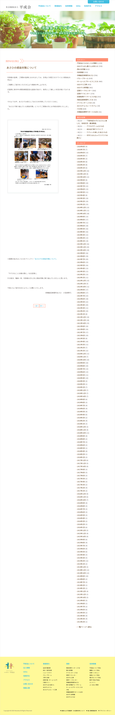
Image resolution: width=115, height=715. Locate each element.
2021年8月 (81, 329)
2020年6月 (81, 372)
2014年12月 (81, 567)
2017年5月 (81, 478)
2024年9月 (81, 216)
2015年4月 (81, 555)
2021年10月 (81, 323)
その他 (79, 109)
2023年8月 (81, 256)
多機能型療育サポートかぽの (87, 112)
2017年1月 (81, 491)
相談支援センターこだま (73, 668)
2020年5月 (81, 375)
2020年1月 (81, 387)
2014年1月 (81, 588)
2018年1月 (81, 457)
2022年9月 (81, 289)
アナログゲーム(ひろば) (95, 126)
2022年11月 (81, 283)
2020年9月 (81, 363)
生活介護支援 (46, 668)
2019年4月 (81, 414)
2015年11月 (81, 533)
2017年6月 (81, 475)
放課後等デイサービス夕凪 (87, 96)
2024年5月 (81, 229)
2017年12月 (81, 460)
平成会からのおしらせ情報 (87, 63)
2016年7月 (81, 509)
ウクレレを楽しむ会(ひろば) (97, 132)
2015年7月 (81, 545)
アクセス (98, 6)
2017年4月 (81, 481)
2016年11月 (81, 497)
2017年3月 (81, 484)
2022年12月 (81, 280)
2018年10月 (81, 433)
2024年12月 (81, 207)
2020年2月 (81, 384)
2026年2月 (81, 165)
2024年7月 (81, 222)
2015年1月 (81, 564)
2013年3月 (81, 619)
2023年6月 (81, 262)
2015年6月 (81, 548)
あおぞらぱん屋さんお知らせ (87, 66)
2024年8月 (81, 219)
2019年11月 (81, 393)
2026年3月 (81, 161)
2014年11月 (81, 570)
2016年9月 (81, 503)
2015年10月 (81, 536)
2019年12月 (81, 390)
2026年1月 (81, 168)
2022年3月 (81, 308)
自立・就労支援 (47, 670)
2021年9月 (81, 326)
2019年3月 (81, 417)
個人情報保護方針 (92, 711)
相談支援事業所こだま (85, 99)
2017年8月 (81, 472)
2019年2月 (81, 420)
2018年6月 (81, 445)
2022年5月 (81, 302)
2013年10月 (81, 597)
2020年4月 (81, 378)
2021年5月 (81, 338)
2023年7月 (81, 259)
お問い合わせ (98, 1)
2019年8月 (81, 402)
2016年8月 (81, 506)
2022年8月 (81, 293)
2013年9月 (81, 600)
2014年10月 (81, 573)
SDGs (78, 6)
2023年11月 (81, 247)
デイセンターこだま (84, 103)
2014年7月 (81, 582)
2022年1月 (81, 314)
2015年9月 (81, 539)
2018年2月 (81, 454)
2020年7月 (81, 369)
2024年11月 (81, 210)
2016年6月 (81, 512)
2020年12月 (81, 353)
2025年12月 (81, 171)
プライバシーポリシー (105, 711)
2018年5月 (81, 448)
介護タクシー (46, 682)
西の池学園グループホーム (73, 685)
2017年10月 (81, 466)
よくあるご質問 (94, 685)
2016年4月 (81, 518)
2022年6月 (81, 299)
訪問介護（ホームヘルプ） (50, 680)
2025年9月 (81, 180)
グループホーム (82, 78)
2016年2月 (81, 524)
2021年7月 (81, 332)
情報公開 (26, 688)
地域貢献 (80, 72)
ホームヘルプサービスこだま (87, 81)
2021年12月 (81, 317)
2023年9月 (81, 253)
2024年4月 (81, 232)
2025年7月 (81, 186)
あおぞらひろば (70, 697)
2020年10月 (81, 360)
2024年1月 (81, 241)
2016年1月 (81, 527)
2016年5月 (81, 515)
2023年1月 (81, 277)
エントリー (93, 682)
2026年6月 (81, 152)
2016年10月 (81, 500)
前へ (37, 306)
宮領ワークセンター (84, 90)
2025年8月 (81, 183)
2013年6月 (81, 609)
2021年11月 (81, 320)
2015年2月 (81, 561)
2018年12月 (81, 427)
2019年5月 (81, 411)
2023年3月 (81, 271)
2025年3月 (81, 198)
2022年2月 (81, 311)
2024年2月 (81, 238)
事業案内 (58, 6)
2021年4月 (81, 341)
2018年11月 (81, 430)
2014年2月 (81, 585)
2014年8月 (81, 579)
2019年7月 (81, 405)
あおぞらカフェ (47, 687)
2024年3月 (81, 235)
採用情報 (68, 6)
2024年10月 (81, 213)
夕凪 (67, 690)
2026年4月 (81, 158)
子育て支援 (46, 677)
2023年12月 (81, 244)
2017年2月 (81, 487)
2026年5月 (81, 155)
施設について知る (95, 675)
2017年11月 (81, 463)
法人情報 (26, 668)
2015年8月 (81, 542)
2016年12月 (81, 494)
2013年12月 (81, 591)
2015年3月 (81, 558)
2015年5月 (81, 551)
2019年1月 (81, 424)
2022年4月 (81, 305)
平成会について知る (95, 668)
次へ (41, 306)
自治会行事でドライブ (95, 129)
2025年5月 (81, 192)
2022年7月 (81, 296)
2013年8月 (81, 603)
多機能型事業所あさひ (85, 75)
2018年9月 (81, 436)
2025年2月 (81, 201)
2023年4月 (81, 268)
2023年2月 (81, 274)
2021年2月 (81, 347)
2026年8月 (81, 146)
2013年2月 (81, 622)
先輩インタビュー (95, 673)
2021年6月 (81, 335)
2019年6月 (81, 408)
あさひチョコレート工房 (50, 690)
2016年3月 (81, 521)
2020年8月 (81, 366)
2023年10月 (81, 250)
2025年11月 (81, 174)
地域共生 (87, 6)
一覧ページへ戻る (84, 627)
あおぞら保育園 (82, 87)
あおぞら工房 (82, 84)
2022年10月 (81, 286)
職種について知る (95, 670)
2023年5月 (81, 265)
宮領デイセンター (83, 93)
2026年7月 (81, 149)
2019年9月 (81, 399)
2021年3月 (81, 344)
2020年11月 (81, 356)
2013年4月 (81, 615)
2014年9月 (81, 576)
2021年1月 (81, 350)
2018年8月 (81, 439)
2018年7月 (81, 442)
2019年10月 (81, 396)
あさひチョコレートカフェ (87, 106)
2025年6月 (81, 189)
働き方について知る (95, 677)
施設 (67, 663)
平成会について (44, 6)
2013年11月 (81, 594)
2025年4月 (81, 195)
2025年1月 (81, 204)
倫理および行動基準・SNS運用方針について (73, 711)
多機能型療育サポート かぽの (74, 692)
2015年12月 (81, 530)
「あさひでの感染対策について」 (45, 259)
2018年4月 (81, 451)
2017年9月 (81, 469)
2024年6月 (81, 225)
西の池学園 (81, 69)
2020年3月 (81, 381)
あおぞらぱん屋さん (48, 685)
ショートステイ (47, 673)
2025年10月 (81, 177)
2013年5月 (81, 612)
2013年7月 (81, 606)
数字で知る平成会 (95, 680)
